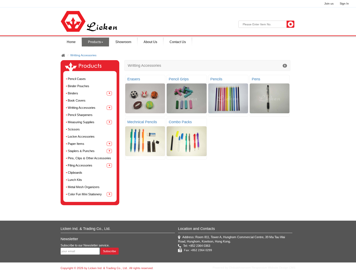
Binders (73, 93)
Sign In (344, 3)
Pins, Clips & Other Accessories (89, 158)
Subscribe (109, 251)
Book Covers (76, 100)
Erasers (133, 79)
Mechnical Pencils (142, 122)
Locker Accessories (81, 136)
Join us (329, 3)
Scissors (74, 129)
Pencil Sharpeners (80, 115)
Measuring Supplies (81, 122)
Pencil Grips (179, 79)
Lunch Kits (75, 179)
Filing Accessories (80, 165)
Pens (256, 79)
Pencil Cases (77, 79)
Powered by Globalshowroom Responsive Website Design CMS (254, 267)
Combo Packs (180, 122)
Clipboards (75, 172)
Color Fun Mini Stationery (85, 194)
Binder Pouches (78, 86)
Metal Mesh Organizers (84, 187)
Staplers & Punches (81, 151)
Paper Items (76, 143)
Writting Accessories (83, 55)
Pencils (216, 79)
